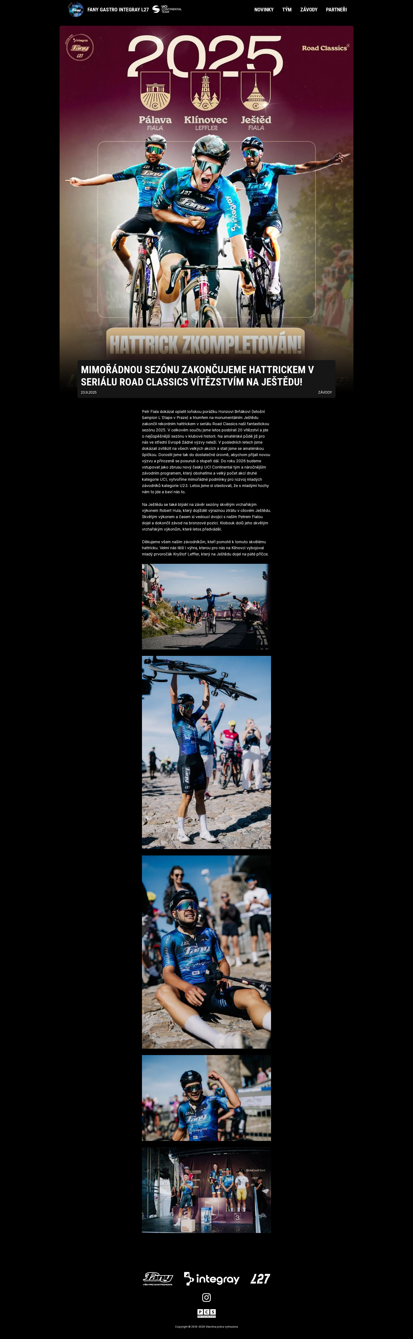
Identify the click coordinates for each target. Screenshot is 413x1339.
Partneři (336, 10)
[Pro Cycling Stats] (206, 1314)
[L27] (260, 1279)
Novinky (264, 10)
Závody (308, 10)
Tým (287, 10)
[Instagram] (206, 1298)
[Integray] (212, 1279)
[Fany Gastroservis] (158, 1279)
